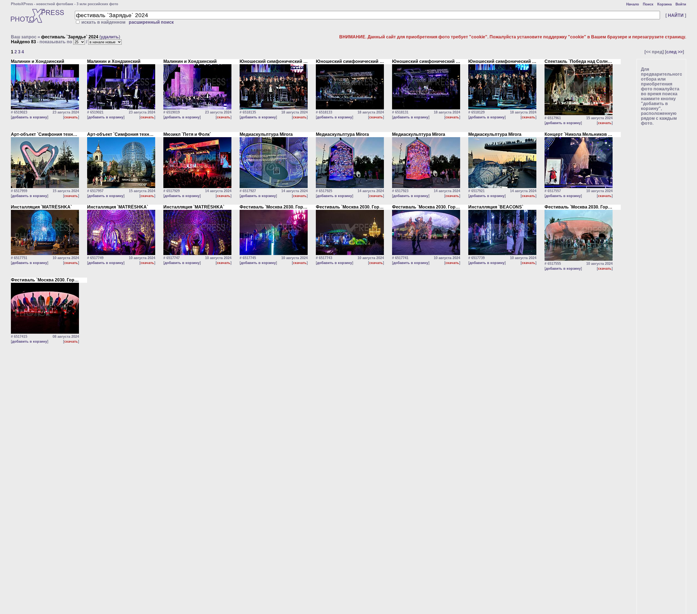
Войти (680, 4)
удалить (110, 37)
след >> (674, 52)
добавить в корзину (29, 117)
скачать (71, 117)
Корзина (664, 4)
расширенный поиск (151, 22)
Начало (632, 4)
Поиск (648, 4)
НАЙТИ (676, 15)
